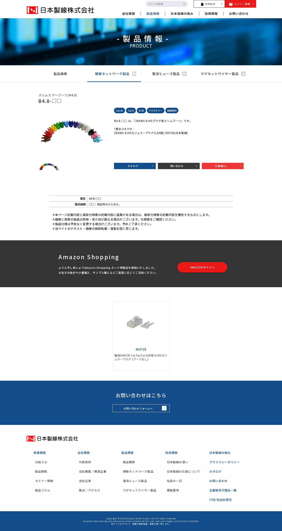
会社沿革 (85, 481)
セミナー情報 (44, 481)
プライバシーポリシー (224, 462)
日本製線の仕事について (183, 471)
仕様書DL (220, 166)
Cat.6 (131, 110)
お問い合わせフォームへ (138, 408)
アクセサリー (155, 110)
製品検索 (60, 73)
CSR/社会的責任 (220, 500)
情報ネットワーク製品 (112, 73)
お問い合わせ (218, 481)
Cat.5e (119, 110)
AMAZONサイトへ (202, 267)
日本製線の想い (177, 462)
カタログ (133, 166)
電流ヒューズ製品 (166, 73)
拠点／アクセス (89, 490)
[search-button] (184, 4)
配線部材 (171, 110)
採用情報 (171, 453)
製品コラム (42, 490)
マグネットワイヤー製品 (219, 73)
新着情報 (40, 453)
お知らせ (41, 462)
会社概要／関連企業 (92, 471)
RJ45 (141, 110)
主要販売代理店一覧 (223, 490)
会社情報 (84, 453)
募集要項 (173, 490)
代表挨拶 (85, 462)
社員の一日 (174, 481)
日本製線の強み (220, 453)
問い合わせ (177, 166)
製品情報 (41, 471)
